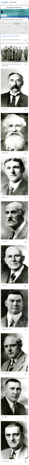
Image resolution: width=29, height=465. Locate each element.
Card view (17, 23)
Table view (24, 23)
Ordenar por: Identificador (7, 26)
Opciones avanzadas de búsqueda (12, 19)
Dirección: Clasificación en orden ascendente (11, 29)
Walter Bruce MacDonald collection (11, 36)
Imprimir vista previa (7, 23)
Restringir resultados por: (14, 7)
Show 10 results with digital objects (19, 32)
